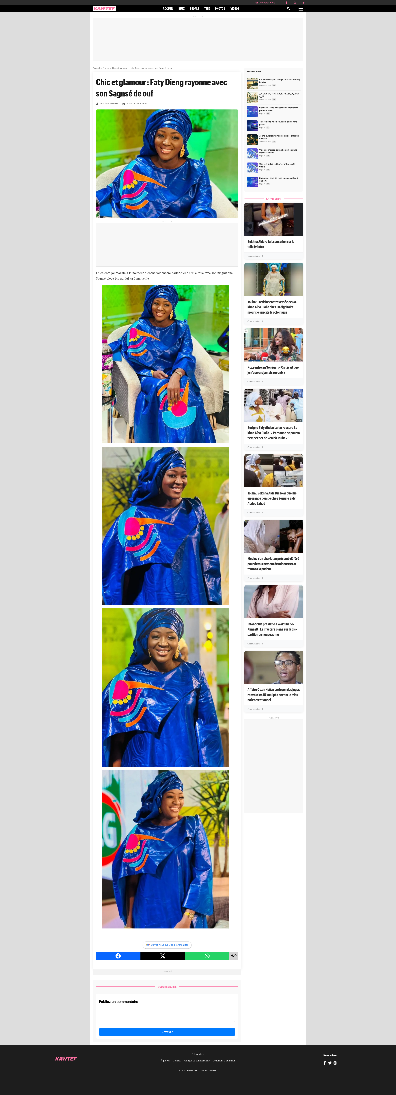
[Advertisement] (198, 39)
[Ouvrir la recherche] (288, 8)
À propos (165, 1060)
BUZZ (182, 8)
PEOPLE (194, 8)
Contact (177, 1060)
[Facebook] (325, 1063)
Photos (106, 68)
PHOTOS (220, 8)
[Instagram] (335, 1063)
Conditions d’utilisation (224, 1060)
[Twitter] (330, 1063)
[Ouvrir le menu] (301, 9)
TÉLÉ (207, 8)
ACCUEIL (168, 8)
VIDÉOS (234, 8)
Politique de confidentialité (197, 1060)
